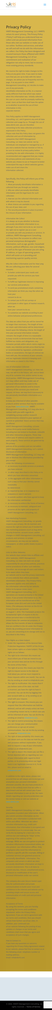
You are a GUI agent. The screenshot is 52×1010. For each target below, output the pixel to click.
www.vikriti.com (12, 802)
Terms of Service (33, 1007)
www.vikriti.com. (23, 406)
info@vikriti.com (30, 718)
